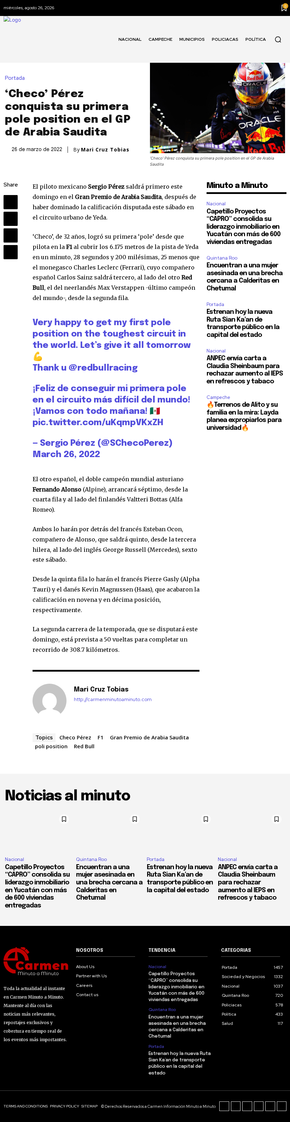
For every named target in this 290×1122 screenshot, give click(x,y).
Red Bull (84, 746)
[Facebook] (11, 202)
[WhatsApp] (11, 252)
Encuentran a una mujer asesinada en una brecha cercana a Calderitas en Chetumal (109, 882)
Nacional (216, 204)
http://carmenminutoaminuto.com (113, 699)
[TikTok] (247, 1106)
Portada (15, 78)
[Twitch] (259, 1106)
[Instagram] (236, 1106)
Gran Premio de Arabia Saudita (149, 737)
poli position (51, 746)
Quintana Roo (222, 258)
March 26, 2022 (66, 454)
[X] (11, 219)
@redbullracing (103, 368)
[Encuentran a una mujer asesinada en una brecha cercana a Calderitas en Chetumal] (110, 831)
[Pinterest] (11, 235)
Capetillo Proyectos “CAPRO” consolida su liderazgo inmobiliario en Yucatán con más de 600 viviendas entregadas (243, 227)
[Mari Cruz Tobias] (49, 701)
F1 (101, 737)
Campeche (218, 397)
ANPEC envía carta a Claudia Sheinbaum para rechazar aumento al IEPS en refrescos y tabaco (248, 882)
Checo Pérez (75, 737)
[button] (277, 39)
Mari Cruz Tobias (105, 149)
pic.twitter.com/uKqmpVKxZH (98, 422)
